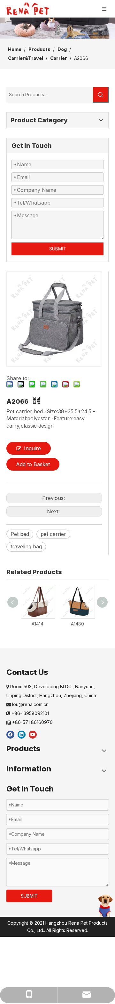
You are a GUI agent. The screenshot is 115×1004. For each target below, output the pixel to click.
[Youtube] (33, 734)
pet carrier (53, 534)
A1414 (37, 623)
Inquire (32, 448)
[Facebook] (10, 734)
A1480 (77, 623)
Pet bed (20, 534)
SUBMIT (57, 248)
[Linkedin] (22, 734)
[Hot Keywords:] (101, 95)
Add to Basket (33, 464)
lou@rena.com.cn (27, 704)
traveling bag (26, 546)
